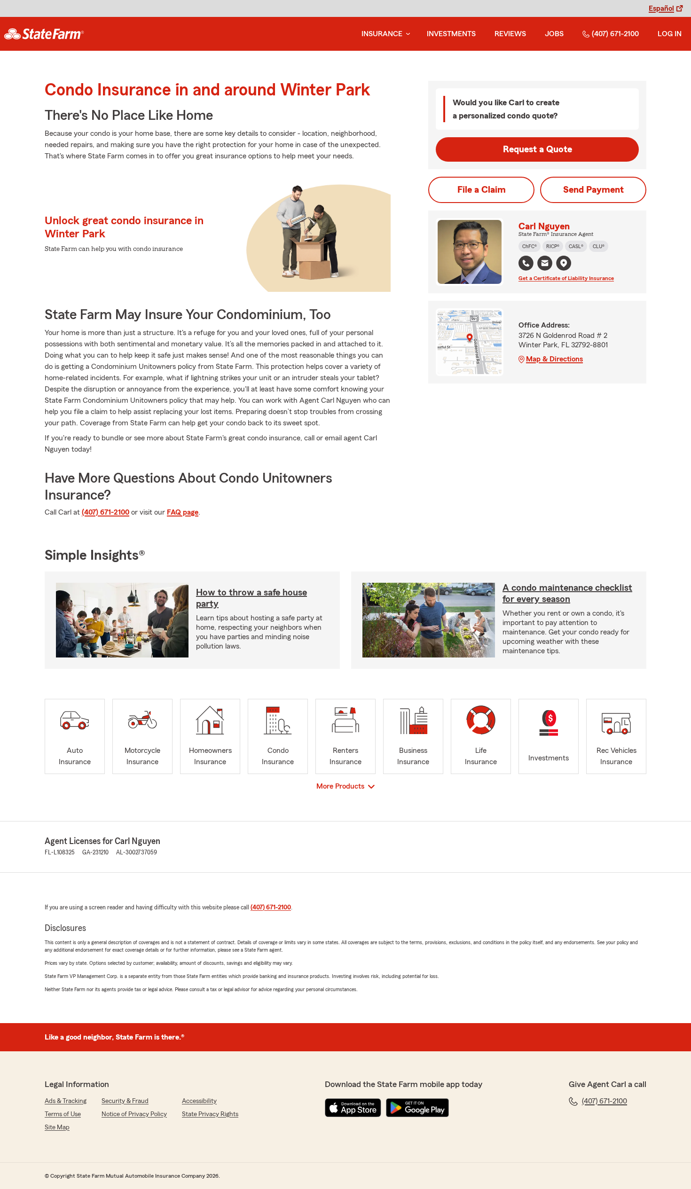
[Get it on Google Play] (417, 1107)
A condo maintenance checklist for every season (567, 593)
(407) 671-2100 (615, 34)
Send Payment (593, 190)
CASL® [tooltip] (576, 246)
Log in (670, 34)
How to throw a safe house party (251, 598)
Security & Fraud (125, 1101)
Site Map (57, 1127)
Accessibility (199, 1101)
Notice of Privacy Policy (134, 1114)
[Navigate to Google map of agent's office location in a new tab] (563, 263)
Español (661, 8)
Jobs (554, 34)
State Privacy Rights (210, 1114)
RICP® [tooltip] (552, 246)
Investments (451, 34)
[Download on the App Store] (353, 1107)
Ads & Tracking (65, 1101)
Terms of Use (63, 1114)
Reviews (510, 34)
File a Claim (481, 190)
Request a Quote (537, 149)
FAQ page (182, 512)
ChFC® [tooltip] (529, 246)
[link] (44, 33)
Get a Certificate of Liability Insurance (566, 278)
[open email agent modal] (544, 264)
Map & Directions (554, 359)
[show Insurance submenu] (406, 34)
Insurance (381, 34)
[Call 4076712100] (526, 263)
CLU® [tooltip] (599, 246)
